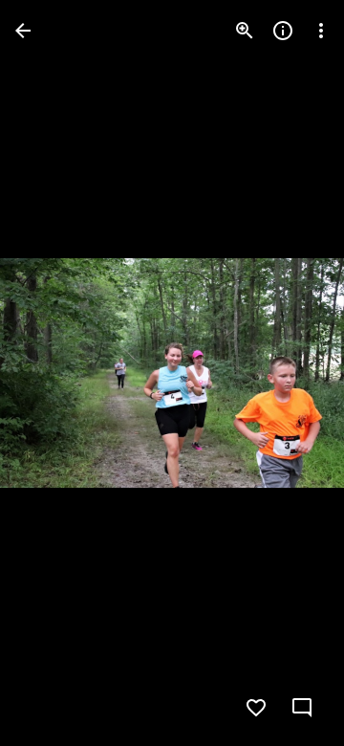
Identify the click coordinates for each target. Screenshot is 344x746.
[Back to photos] (23, 31)
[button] (53, 373)
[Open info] (283, 30)
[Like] (256, 707)
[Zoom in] (245, 30)
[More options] (321, 30)
